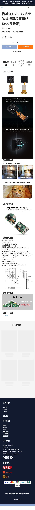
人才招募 (5, 411)
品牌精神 (5, 409)
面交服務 (5, 429)
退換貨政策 (5, 431)
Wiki (6, 315)
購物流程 (5, 425)
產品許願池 (5, 416)
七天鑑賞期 (5, 434)
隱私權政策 (5, 436)
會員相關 (5, 427)
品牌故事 (5, 407)
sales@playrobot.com (12, 454)
